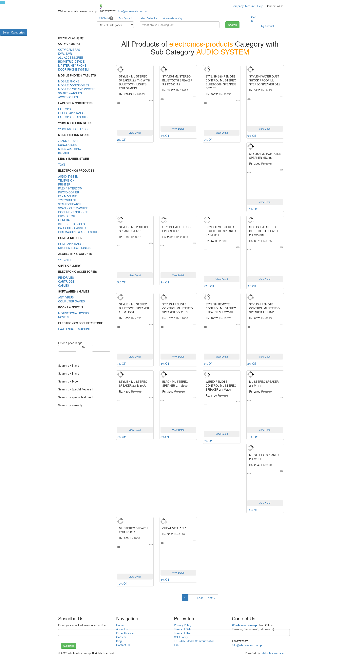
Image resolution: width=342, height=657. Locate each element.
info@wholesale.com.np (133, 11)
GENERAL (64, 220)
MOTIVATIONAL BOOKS (73, 313)
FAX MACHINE (67, 196)
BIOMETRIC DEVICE (71, 61)
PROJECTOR (66, 216)
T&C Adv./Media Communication (194, 641)
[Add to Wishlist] (118, 103)
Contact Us (123, 645)
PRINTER (64, 184)
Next (212, 598)
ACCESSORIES (68, 97)
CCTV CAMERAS (69, 50)
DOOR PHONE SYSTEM (73, 69)
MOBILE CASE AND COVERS (76, 89)
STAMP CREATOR (69, 204)
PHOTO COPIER (68, 192)
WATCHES (64, 260)
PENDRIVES (66, 277)
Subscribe (68, 645)
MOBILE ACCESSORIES (73, 85)
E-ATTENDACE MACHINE (74, 329)
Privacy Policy (182, 625)
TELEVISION (66, 180)
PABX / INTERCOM (70, 188)
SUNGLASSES (67, 145)
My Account (267, 26)
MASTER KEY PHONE (72, 65)
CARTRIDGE (66, 281)
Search (232, 25)
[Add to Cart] (151, 100)
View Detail (135, 132)
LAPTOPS (64, 109)
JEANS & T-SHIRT (69, 141)
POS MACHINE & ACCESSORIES (79, 232)
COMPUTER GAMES (71, 301)
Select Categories (14, 32)
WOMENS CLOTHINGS (72, 129)
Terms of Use (182, 633)
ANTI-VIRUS (66, 297)
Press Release (125, 633)
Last (200, 598)
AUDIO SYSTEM (68, 176)
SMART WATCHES (70, 93)
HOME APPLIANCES (71, 244)
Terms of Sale (182, 629)
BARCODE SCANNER (72, 228)
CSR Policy (181, 637)
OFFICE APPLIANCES (72, 113)
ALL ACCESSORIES (71, 57)
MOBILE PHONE (68, 81)
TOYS (61, 164)
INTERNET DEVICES (71, 224)
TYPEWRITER (67, 200)
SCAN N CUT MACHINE (73, 208)
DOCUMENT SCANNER (73, 212)
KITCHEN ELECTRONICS (74, 248)
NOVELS (63, 317)
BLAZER (63, 153)
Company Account (243, 6)
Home (120, 625)
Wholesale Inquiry (172, 18)
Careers (121, 637)
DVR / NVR (65, 53)
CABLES (63, 285)
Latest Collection (149, 18)
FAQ (177, 645)
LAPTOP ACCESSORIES (73, 117)
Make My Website (272, 653)
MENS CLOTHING (69, 149)
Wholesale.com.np (244, 625)
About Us (122, 629)
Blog (119, 641)
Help (260, 6)
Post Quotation (126, 18)
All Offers (105, 18)
